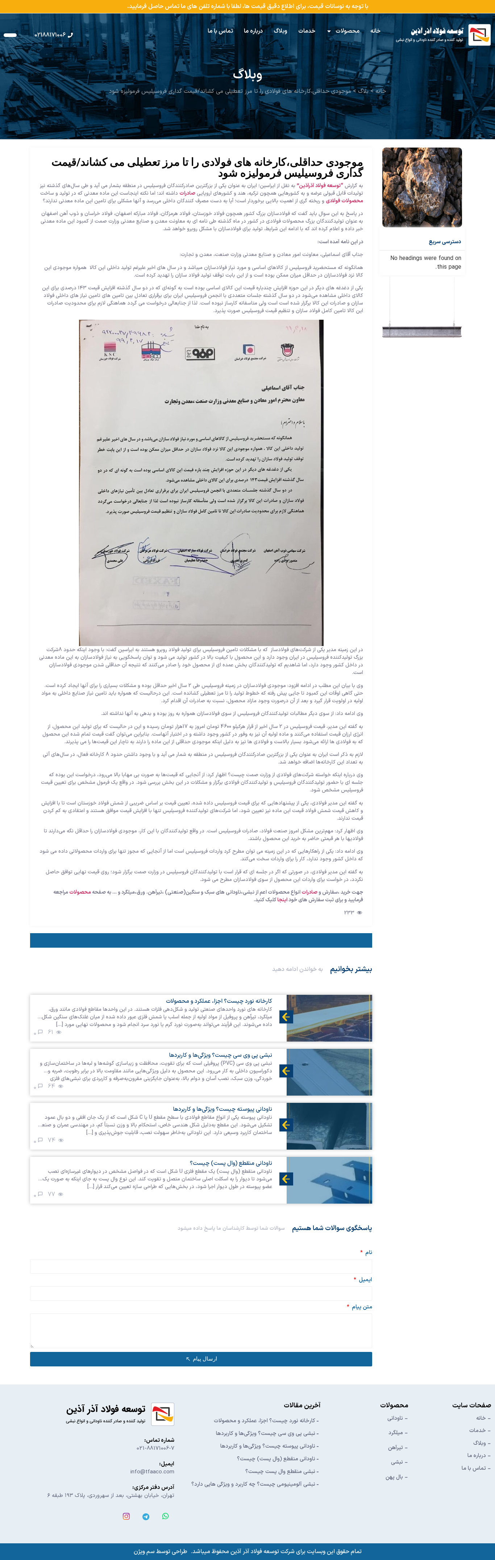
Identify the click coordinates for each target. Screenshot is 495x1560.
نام (368, 1253)
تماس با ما (220, 31)
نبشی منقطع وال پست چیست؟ (280, 1471)
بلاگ (363, 91)
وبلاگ (280, 31)
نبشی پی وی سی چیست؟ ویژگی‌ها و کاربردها (265, 1433)
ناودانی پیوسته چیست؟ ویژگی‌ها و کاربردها (267, 1446)
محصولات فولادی (344, 201)
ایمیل (364, 1280)
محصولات (347, 31)
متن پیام (361, 1307)
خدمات (306, 31)
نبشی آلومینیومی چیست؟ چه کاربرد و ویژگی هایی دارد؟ (253, 1484)
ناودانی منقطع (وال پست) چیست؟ (276, 1459)
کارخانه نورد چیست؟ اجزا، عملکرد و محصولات (264, 1421)
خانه (375, 31)
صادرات (187, 193)
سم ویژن (144, 1551)
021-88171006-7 (155, 1449)
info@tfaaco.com (152, 1472)
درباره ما (253, 31)
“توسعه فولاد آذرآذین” (320, 186)
